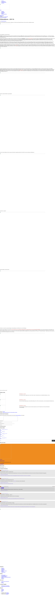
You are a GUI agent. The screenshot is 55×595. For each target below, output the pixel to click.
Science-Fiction (13, 412)
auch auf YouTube (30, 38)
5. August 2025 (6, 16)
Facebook (2, 590)
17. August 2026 (2, 463)
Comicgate (2, 470)
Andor (3, 412)
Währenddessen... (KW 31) (22, 399)
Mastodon (2, 589)
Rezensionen (3, 568)
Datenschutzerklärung (18, 415)
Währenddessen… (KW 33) (4, 433)
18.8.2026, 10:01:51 (6, 478)
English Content (3, 572)
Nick (10, 412)
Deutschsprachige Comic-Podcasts (5, 586)
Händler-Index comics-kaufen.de (5, 585)
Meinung (2, 13)
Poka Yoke (16, 45)
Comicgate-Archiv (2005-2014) (5, 581)
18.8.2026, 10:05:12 (6, 470)
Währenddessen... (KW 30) (22, 405)
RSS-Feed (2, 582)
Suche (53, 440)
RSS (2, 591)
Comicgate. (7, 592)
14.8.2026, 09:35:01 (6, 493)
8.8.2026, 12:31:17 (6, 501)
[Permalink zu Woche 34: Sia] (5, 458)
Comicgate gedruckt (3, 2)
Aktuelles (2, 11)
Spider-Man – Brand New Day (5, 429)
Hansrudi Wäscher (7, 412)
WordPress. (7, 593)
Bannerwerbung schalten (4, 575)
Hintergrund (2, 12)
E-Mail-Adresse (2, 423)
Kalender (1, 459)
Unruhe (2, 435)
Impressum (2, 578)
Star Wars (16, 412)
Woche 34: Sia (3, 431)
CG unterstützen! (3, 1)
